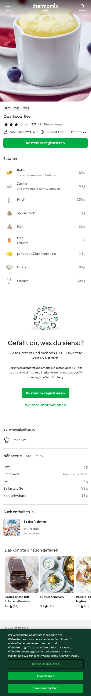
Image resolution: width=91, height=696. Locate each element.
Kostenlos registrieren (45, 143)
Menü (8, 10)
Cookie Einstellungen (45, 664)
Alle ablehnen (45, 676)
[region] (45, 662)
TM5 (26, 108)
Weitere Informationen (45, 405)
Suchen (82, 10)
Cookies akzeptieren (45, 688)
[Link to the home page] (45, 7)
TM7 (7, 108)
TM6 (16, 108)
